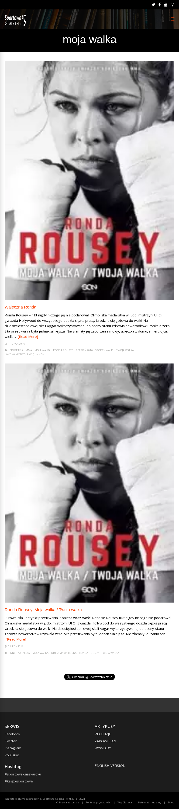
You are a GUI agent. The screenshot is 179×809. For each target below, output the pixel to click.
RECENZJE (103, 734)
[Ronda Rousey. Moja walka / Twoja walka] (89, 601)
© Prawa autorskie (67, 802)
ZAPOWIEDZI (105, 741)
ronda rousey (63, 350)
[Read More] (28, 336)
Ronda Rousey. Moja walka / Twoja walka (43, 609)
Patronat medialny (149, 802)
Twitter (11, 741)
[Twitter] (153, 4)
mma (29, 350)
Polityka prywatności (98, 802)
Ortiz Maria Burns (63, 652)
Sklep (171, 802)
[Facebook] (159, 4)
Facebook (12, 734)
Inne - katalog (20, 652)
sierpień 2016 (84, 350)
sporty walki (104, 350)
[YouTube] (166, 4)
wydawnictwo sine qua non (25, 354)
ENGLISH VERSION (110, 765)
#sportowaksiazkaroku (23, 774)
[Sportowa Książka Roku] (16, 25)
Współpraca (124, 802)
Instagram (13, 748)
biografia (16, 350)
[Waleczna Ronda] (89, 298)
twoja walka (125, 350)
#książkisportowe (19, 781)
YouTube (12, 755)
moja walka (42, 350)
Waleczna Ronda (20, 307)
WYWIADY (103, 748)
